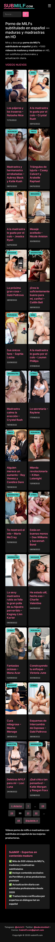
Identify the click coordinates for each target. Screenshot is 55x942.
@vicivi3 (19, 927)
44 (18, 820)
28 (42, 806)
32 (36, 813)
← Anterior (16, 806)
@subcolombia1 (41, 927)
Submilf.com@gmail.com (31, 930)
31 (28, 813)
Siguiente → (32, 820)
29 (11, 813)
